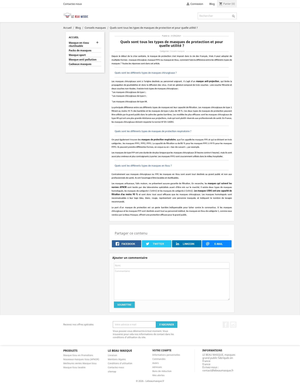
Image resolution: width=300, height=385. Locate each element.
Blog (212, 4)
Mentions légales (117, 359)
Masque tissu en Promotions (78, 355)
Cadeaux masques (80, 64)
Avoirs (155, 363)
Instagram (233, 325)
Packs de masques (80, 50)
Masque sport (77, 55)
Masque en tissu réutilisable (79, 44)
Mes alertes (158, 375)
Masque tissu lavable (74, 367)
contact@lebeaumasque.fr (218, 370)
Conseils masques (177, 51)
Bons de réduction (162, 371)
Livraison (112, 355)
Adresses (157, 367)
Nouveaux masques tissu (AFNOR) (81, 359)
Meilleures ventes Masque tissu (80, 363)
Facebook (226, 325)
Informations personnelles (166, 354)
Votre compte (161, 350)
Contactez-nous (72, 4)
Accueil (74, 37)
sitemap (112, 371)
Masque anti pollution (83, 59)
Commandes (158, 358)
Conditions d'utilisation (120, 363)
